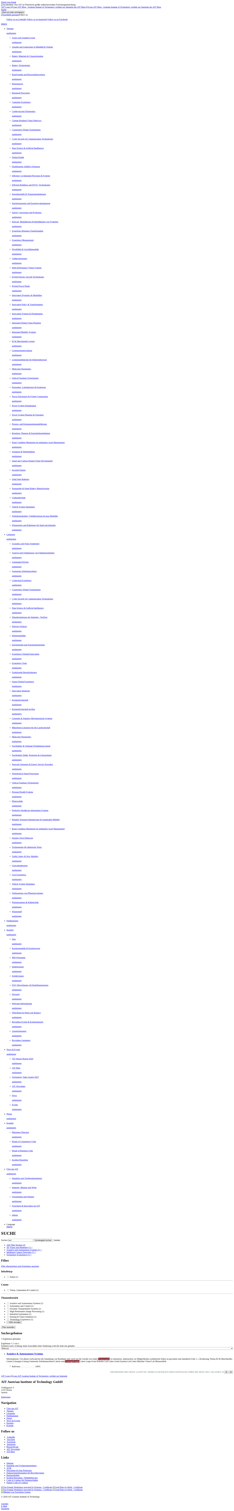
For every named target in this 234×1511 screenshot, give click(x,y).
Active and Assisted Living (23, 38)
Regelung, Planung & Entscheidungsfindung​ (31, 433)
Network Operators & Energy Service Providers (32, 764)
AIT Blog (16, 1068)
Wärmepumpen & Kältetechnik (25, 902)
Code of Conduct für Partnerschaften (22, 1480)
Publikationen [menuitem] (12, 921)
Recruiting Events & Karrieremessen (27, 1022)
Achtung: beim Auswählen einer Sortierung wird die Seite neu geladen (44, 1346)
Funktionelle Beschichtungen (24, 672)
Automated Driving (20, 562)
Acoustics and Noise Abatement (25, 544)
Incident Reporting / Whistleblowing (22, 1478)
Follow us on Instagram (37, 19)
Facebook (10, 1442)
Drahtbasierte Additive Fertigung (26, 166)
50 (231, 1372)
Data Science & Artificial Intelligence (28, 148)
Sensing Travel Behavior (22, 838)
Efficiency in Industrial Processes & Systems (31, 176)
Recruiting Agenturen (21, 1040)
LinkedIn (10, 1437)
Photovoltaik (17, 801)
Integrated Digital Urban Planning (26, 323)
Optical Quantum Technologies (25, 378)
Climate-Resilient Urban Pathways (26, 120)
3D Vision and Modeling (19, 1247)
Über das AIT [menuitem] (12, 1169)
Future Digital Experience (23, 681)
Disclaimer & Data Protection (19, 1470)
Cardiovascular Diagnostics (23, 111)
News (14, 1095)
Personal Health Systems (22, 792)
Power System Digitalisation (24, 406)
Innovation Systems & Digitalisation (27, 314)
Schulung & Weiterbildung (23, 452)
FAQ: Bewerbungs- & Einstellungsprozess (30, 985)
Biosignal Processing (21, 93)
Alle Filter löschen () (15, 1245)
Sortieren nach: (7, 1346)
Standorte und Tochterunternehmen (27, 1178)
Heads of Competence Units (24, 1141)
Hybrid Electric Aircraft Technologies (28, 277)
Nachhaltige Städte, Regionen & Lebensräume (32, 755)
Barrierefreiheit (12, 1475)
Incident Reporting (20, 1160)
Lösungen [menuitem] (10, 534)
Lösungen (10, 1413)
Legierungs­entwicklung (22, 350)
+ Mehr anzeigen (14, 1322)
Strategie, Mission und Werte (24, 1187)
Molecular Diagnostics (21, 369)
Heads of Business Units (22, 1151)
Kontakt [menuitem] (9, 1123)
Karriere (10, 1423)
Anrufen (4, 1504)
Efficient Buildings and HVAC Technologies (31, 185)
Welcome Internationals (22, 1003)
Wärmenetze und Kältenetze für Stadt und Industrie (34, 525)
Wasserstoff (17, 911)
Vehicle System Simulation (23, 507)
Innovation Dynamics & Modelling (27, 295)
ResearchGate (12, 1447)
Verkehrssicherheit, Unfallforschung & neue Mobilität (35, 516)
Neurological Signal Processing (25, 773)
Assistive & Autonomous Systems (24, 1353)
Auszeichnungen (19, 1031)
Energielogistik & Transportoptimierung (29, 194)
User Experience (19, 875)
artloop (15, 1215)
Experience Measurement (23, 240)
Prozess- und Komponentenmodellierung (29, 424)
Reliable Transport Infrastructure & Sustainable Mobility (36, 819)
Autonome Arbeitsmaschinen (24, 571)
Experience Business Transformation (27, 231)
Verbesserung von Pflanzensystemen (27, 893)
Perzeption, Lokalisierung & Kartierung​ (29, 387)
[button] (3, 9)
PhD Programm (18, 957)
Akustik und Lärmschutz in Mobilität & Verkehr (32, 47)
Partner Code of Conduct (17, 1483)
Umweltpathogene (20, 865)
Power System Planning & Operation (28, 415)
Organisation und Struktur (23, 1197)
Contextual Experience (21, 580)
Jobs (14, 939)
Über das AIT (12, 1408)
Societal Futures (19, 470)
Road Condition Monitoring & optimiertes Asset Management (38, 442)
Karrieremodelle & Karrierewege (26, 948)
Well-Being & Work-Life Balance (26, 1013)
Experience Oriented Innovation (25, 654)
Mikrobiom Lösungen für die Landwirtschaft (31, 727)
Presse (9, 1418)
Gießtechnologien (19, 258)
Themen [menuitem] (10, 28)
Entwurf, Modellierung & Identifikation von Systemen (35, 222)
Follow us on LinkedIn (16, 19)
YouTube (10, 1439)
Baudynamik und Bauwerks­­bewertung (28, 74)
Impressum (5, 1397)
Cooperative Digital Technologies (26, 130)
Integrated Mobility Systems (24, 332)
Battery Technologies (21, 65)
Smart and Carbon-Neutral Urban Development (32, 461)
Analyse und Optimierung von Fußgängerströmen (33, 553)
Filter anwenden (8, 1327)
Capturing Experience (21, 102)
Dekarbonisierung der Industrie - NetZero (29, 617)
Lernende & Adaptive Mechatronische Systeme (32, 718)
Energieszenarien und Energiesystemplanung (31, 203)
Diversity (16, 994)
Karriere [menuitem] (10, 930)
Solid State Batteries (20, 479)
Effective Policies (19, 626)
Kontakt (9, 1425)
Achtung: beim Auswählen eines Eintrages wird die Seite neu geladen (179, 1372)
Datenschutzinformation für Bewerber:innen (25, 1473)
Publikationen (12, 1416)
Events (15, 1105)
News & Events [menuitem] (13, 1049)
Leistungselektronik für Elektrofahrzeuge (29, 360)
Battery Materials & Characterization (27, 56)
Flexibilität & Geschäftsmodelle (25, 249)
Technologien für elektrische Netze (27, 847)
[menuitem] (119, 33)
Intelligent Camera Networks (21, 1252)
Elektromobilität (19, 636)
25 (226, 1372)
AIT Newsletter (18, 1086)
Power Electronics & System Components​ (30, 396)
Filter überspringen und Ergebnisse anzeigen (20, 1266)
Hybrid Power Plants (21, 286)
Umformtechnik (18, 498)
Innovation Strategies (21, 691)
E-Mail (4, 1506)
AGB (8, 1468)
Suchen (4, 1240)
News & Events (13, 1421)
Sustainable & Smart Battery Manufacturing (30, 488)
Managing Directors (20, 1132)
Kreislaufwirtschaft (20, 700)
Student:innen (18, 967)
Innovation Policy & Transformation (27, 304)
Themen (10, 1411)
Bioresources (17, 84)
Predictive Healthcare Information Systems (30, 810)
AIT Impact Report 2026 (22, 1059)
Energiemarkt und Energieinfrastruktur (28, 645)
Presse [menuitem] (9, 1114)
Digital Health (18, 157)
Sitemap (9, 1463)
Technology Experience (19, 1255)
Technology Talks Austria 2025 (25, 1077)
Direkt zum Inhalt (8, 2)
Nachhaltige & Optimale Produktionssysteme (31, 746)
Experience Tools (19, 663)
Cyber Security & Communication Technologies (32, 139)
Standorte (5, 1508)
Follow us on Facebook (57, 19)
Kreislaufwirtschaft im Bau (23, 709)
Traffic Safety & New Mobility (25, 856)
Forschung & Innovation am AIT (26, 1206)
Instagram (10, 1444)
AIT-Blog (10, 1452)
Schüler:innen (18, 976)
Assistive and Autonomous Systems (24, 1250)
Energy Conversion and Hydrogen (26, 212)
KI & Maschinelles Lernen (23, 341)
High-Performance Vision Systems (26, 268)
